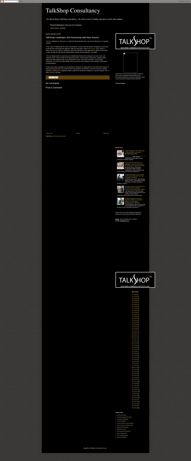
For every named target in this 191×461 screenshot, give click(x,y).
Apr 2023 (134, 312)
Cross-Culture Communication (125, 425)
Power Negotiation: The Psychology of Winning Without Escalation (134, 151)
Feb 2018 (134, 329)
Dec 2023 (134, 308)
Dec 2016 (134, 343)
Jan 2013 (134, 383)
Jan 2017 (134, 341)
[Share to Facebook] (55, 77)
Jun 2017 (134, 331)
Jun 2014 (134, 365)
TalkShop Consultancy (73, 10)
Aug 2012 (134, 391)
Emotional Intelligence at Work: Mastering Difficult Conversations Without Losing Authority (134, 200)
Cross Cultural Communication (125, 423)
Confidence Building (122, 419)
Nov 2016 (134, 345)
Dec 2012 (134, 385)
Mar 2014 (134, 371)
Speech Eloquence (122, 433)
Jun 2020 (134, 316)
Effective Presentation (123, 427)
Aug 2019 (134, 323)
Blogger (105, 448)
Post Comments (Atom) (59, 136)
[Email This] (50, 77)
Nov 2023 (134, 310)
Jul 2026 (134, 294)
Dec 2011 (134, 404)
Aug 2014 (134, 361)
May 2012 (134, 397)
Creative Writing (121, 421)
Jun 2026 (134, 296)
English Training (121, 429)
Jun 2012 (134, 395)
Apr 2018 (134, 327)
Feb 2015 (134, 353)
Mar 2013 (134, 379)
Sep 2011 (134, 408)
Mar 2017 (134, 337)
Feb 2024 (134, 304)
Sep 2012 (134, 389)
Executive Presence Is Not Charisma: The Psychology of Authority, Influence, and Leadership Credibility (135, 188)
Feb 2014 (134, 373)
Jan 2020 (134, 321)
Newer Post (49, 133)
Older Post (106, 133)
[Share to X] (53, 77)
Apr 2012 (134, 399)
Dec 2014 (134, 357)
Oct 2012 (134, 387)
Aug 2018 (134, 325)
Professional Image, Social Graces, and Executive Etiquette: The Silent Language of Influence (134, 176)
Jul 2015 (134, 351)
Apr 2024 (134, 302)
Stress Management (122, 435)
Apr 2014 (134, 369)
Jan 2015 (134, 355)
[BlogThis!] (52, 77)
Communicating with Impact (124, 417)
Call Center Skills (121, 415)
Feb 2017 (134, 339)
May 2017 (134, 333)
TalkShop (63, 28)
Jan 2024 (134, 306)
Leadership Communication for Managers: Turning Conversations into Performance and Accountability (134, 164)
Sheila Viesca (55, 28)
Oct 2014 (134, 359)
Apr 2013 (134, 377)
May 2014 (134, 367)
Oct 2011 (134, 406)
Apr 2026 (134, 300)
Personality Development (124, 431)
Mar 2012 (134, 401)
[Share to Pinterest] (57, 77)
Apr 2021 (134, 314)
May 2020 (134, 318)
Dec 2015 (134, 349)
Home (78, 133)
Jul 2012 (134, 393)
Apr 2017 (134, 335)
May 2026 (134, 298)
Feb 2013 (134, 381)
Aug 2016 (134, 347)
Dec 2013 (134, 375)
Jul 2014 (134, 363)
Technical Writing (121, 437)
